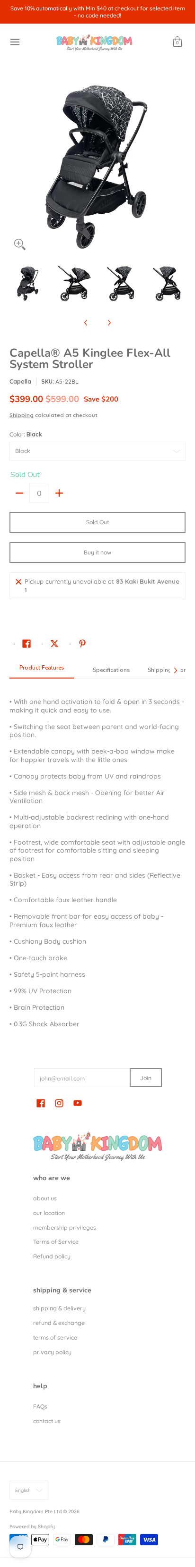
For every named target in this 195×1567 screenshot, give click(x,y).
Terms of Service (56, 1241)
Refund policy (52, 1256)
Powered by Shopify (32, 1526)
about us (45, 1198)
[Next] (178, 167)
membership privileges (64, 1227)
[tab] (41, 670)
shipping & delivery (59, 1308)
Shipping (21, 415)
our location (49, 1212)
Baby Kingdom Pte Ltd (35, 1511)
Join (145, 1077)
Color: (25, 434)
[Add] (59, 493)
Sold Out (97, 522)
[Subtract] (19, 493)
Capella (20, 381)
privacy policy (52, 1352)
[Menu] (14, 42)
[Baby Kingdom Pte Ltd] (94, 42)
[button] (177, 42)
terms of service (55, 1337)
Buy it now (97, 552)
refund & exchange (59, 1322)
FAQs (40, 1406)
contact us (47, 1421)
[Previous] (16, 167)
